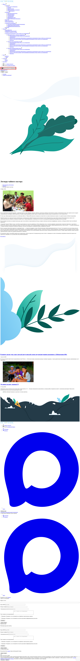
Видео (6, 60)
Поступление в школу (9, 21)
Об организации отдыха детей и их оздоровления (20, 35)
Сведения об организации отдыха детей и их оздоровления (17, 33)
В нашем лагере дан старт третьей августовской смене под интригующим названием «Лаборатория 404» (33, 354)
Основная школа (10, 15)
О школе (7, 5)
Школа (4, 4)
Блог (4, 55)
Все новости (2, 236)
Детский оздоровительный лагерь (14, 48)
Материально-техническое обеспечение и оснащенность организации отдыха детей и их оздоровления (30, 38)
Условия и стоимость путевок (11, 32)
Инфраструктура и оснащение (13, 9)
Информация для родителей (10, 31)
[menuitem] (4, 74)
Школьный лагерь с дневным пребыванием (16, 34)
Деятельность (12, 37)
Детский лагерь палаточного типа (14, 41)
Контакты (12, 40)
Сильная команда (10, 10)
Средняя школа (10, 16)
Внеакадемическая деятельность (13, 18)
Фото (6, 59)
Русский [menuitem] (4, 74)
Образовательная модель (12, 13)
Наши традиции (10, 8)
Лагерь (4, 28)
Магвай (9, 597)
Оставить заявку (2, 72)
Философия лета (8, 29)
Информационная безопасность (13, 26)
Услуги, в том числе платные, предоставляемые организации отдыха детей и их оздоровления (29, 39)
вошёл (9, 651)
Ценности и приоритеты (12, 6)
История (9, 7)
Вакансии (7, 27)
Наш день (7, 19)
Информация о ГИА (11, 17)
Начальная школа (10, 14)
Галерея (4, 58)
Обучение (7, 12)
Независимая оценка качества (13, 25)
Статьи (6, 57)
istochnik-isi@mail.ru (11, 65)
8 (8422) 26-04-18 (9, 64)
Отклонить (3, 659)
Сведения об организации (10, 23)
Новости (7, 56)
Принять (7, 659)
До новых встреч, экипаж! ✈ (9, 384)
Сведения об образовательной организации (16, 24)
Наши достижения (9, 20)
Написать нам (3, 511)
